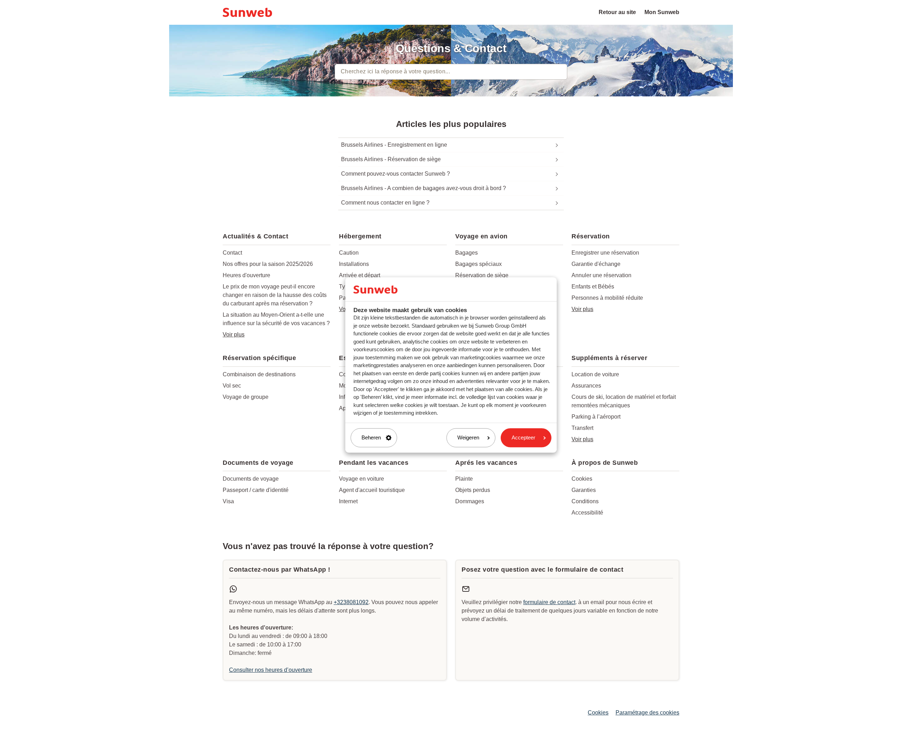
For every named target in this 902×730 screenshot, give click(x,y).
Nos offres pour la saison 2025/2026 (268, 264)
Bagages (466, 253)
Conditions (585, 501)
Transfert (582, 428)
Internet (348, 501)
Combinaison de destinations (259, 374)
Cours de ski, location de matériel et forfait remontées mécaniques (624, 401)
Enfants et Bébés (593, 287)
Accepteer (523, 437)
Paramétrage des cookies (647, 713)
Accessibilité (587, 513)
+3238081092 (351, 602)
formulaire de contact (549, 602)
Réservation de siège (481, 275)
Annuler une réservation (601, 275)
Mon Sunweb (661, 12)
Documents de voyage (251, 479)
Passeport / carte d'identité (256, 490)
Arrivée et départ (359, 275)
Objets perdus (472, 490)
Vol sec (232, 386)
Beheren (371, 437)
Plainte (464, 479)
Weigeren (468, 437)
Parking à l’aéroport (596, 417)
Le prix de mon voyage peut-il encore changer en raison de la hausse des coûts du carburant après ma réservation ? (275, 295)
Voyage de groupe (245, 397)
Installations (354, 264)
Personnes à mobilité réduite (607, 298)
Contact (232, 253)
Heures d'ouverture (246, 275)
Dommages (469, 501)
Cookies (582, 479)
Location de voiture (595, 374)
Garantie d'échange (596, 264)
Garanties (584, 490)
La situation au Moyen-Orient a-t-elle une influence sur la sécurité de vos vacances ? (276, 319)
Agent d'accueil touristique (372, 490)
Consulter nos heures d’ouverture (270, 670)
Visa (228, 501)
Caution (349, 253)
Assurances (586, 386)
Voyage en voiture (361, 479)
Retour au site (617, 12)
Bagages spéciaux (478, 264)
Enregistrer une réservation (605, 253)
